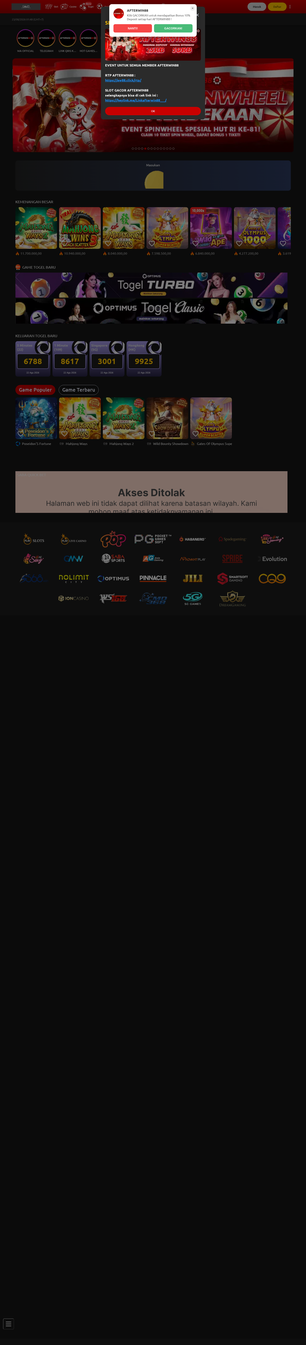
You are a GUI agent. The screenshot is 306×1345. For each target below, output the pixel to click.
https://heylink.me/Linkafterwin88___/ (136, 100)
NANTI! (133, 28)
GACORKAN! (173, 28)
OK (153, 111)
